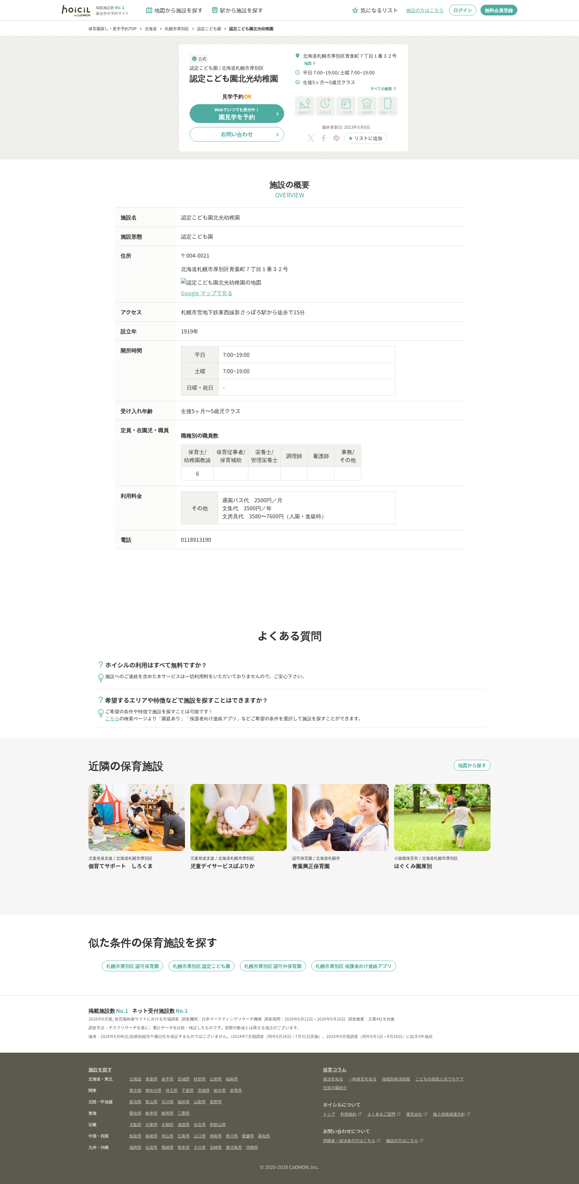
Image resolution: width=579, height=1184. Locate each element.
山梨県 (200, 1101)
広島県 (184, 1135)
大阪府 (135, 1124)
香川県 (232, 1135)
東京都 (135, 1090)
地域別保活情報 (396, 1078)
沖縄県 (252, 1147)
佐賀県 (151, 1147)
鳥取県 (135, 1135)
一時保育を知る (362, 1078)
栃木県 (220, 1090)
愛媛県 (248, 1135)
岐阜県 (151, 1113)
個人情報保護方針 (449, 1114)
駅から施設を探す (237, 10)
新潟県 (135, 1101)
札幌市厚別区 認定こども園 (201, 966)
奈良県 (200, 1124)
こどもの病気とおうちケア (439, 1078)
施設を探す (100, 1069)
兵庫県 (151, 1124)
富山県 (151, 1101)
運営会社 (414, 1114)
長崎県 (168, 1147)
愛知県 (135, 1113)
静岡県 (168, 1113)
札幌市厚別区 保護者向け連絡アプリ (354, 966)
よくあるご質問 (381, 1114)
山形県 (216, 1078)
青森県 (151, 1078)
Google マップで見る (207, 293)
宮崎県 (216, 1147)
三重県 (184, 1113)
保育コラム (334, 1069)
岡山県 (168, 1135)
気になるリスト (374, 10)
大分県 (200, 1147)
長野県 (216, 1101)
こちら (112, 718)
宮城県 (184, 1078)
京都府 (168, 1124)
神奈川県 (153, 1090)
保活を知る (333, 1078)
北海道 (135, 1078)
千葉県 (188, 1090)
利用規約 (348, 1114)
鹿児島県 (234, 1147)
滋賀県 (184, 1124)
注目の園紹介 (335, 1087)
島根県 (151, 1135)
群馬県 (236, 1090)
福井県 (184, 1101)
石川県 (168, 1101)
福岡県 (135, 1147)
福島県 (232, 1078)
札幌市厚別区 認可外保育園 (273, 966)
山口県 (200, 1135)
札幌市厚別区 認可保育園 (132, 966)
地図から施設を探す (174, 10)
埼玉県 (172, 1090)
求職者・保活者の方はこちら (349, 1140)
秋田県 (200, 1078)
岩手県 (168, 1078)
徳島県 (216, 1135)
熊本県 (184, 1147)
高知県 (264, 1135)
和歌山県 (218, 1124)
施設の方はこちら (425, 10)
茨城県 (204, 1090)
